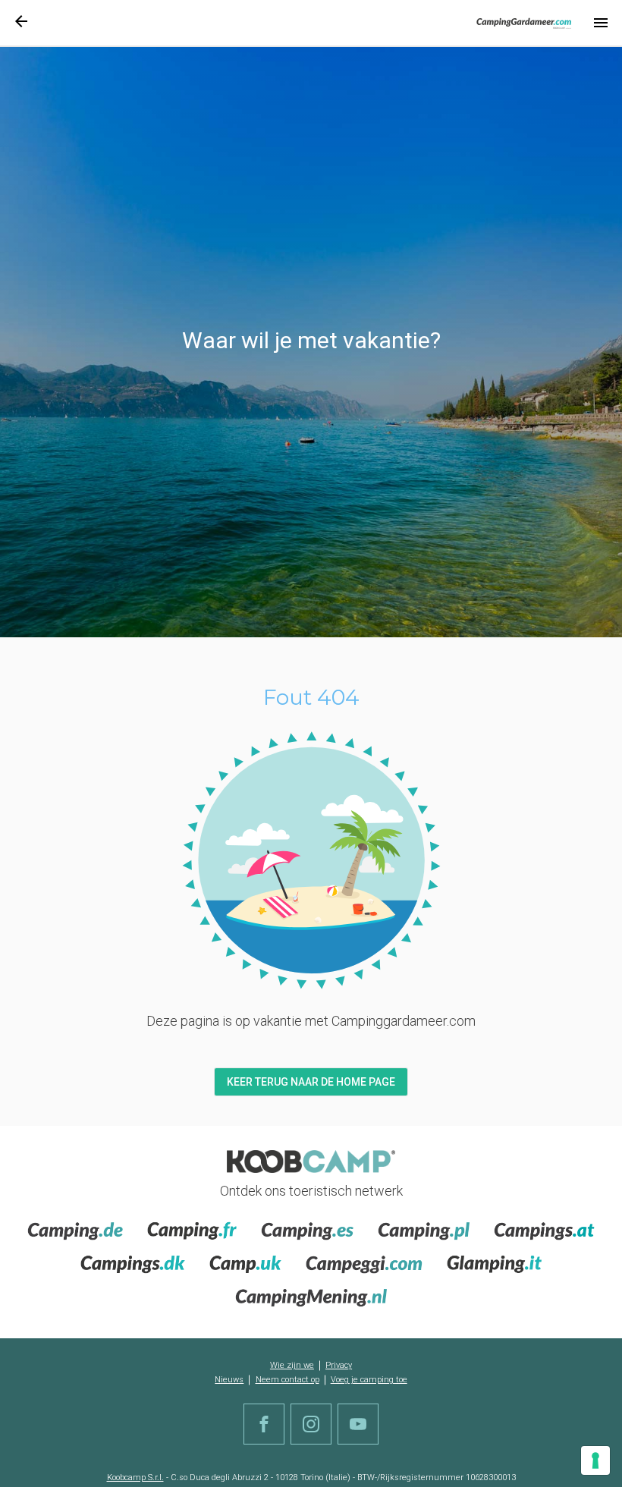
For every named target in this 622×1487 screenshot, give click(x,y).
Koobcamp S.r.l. (135, 1477)
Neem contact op (287, 1380)
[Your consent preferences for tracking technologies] (595, 1460)
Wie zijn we (292, 1365)
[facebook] (263, 1424)
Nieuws (229, 1380)
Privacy (338, 1365)
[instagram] (311, 1424)
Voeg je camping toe (369, 1380)
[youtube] (358, 1424)
